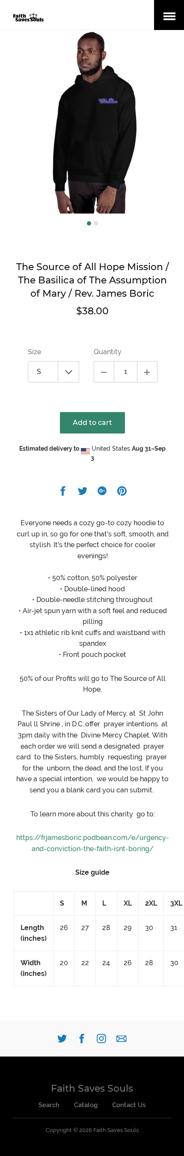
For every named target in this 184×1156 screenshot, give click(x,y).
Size (34, 352)
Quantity (108, 352)
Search (49, 1105)
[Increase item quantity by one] (147, 371)
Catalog (86, 1105)
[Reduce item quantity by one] (104, 371)
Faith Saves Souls (92, 1088)
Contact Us (128, 1105)
